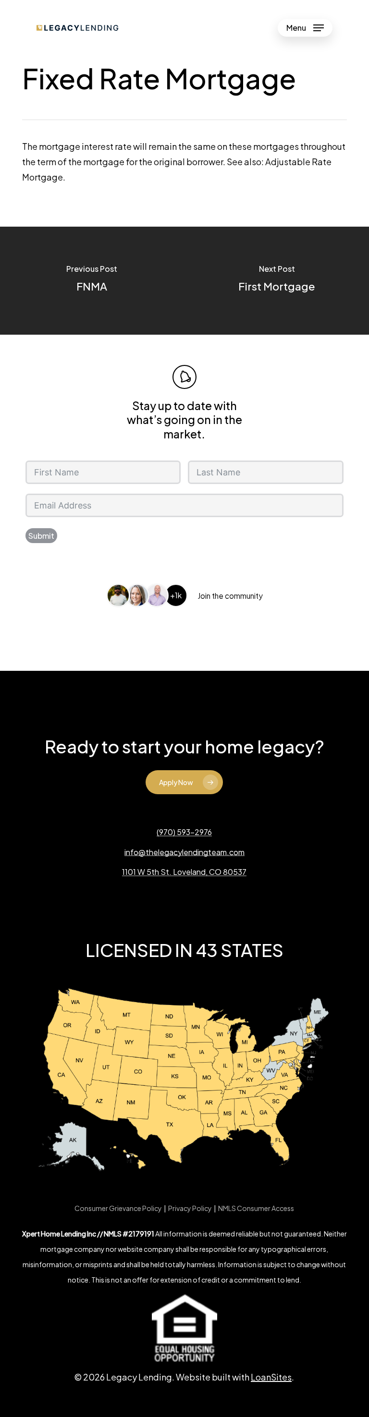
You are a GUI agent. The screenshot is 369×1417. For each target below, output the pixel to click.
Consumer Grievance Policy (118, 1208)
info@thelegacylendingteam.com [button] (184, 852)
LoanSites (271, 1376)
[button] (305, 28)
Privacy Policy (190, 1208)
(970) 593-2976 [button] (184, 832)
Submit (41, 536)
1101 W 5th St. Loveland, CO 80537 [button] (184, 872)
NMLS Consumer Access (256, 1208)
